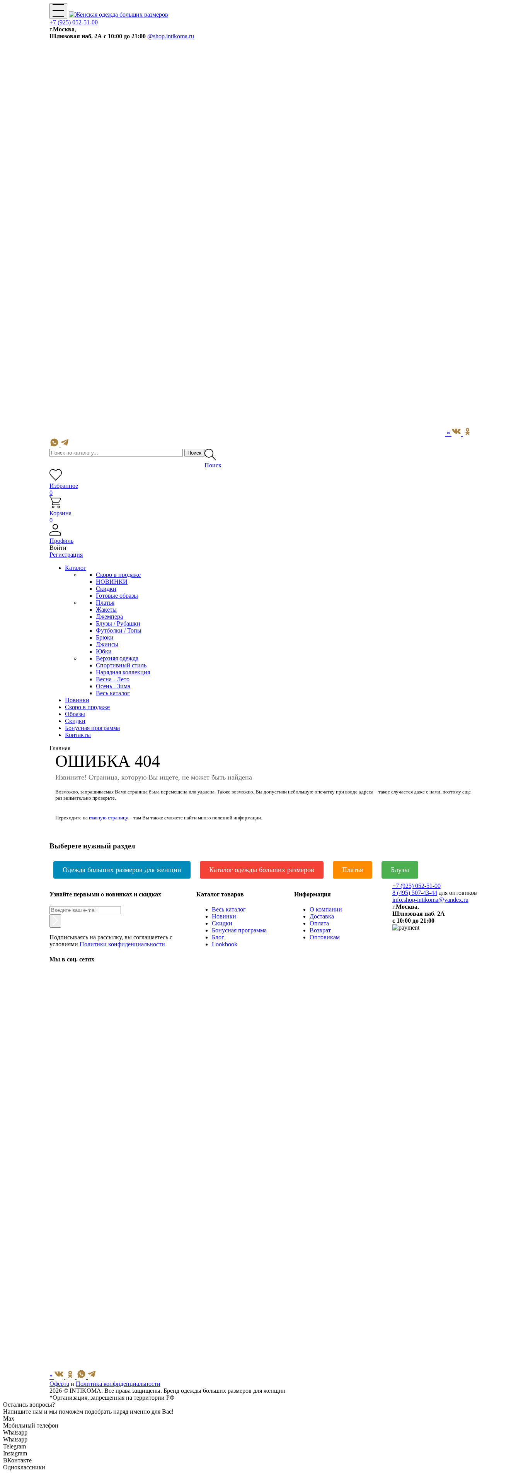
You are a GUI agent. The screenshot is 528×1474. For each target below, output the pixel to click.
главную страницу (108, 818)
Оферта (59, 1383)
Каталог (75, 567)
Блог (218, 937)
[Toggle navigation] (58, 11)
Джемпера (109, 616)
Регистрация (66, 554)
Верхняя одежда (117, 658)
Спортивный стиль (121, 665)
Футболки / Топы (118, 630)
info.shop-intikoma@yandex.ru (430, 899)
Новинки (224, 916)
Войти (57, 547)
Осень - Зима (113, 686)
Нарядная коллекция (123, 672)
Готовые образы (117, 595)
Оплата (319, 923)
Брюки (105, 637)
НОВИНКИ (112, 581)
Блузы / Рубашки (118, 623)
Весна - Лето (112, 679)
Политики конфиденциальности (122, 944)
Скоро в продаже (118, 574)
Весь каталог (113, 693)
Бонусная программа (239, 930)
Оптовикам (325, 937)
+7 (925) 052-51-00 (73, 22)
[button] (264, 537)
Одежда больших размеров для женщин (122, 870)
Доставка (322, 916)
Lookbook (224, 944)
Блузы (400, 870)
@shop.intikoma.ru (170, 36)
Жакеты (106, 609)
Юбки (104, 651)
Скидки (106, 588)
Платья (105, 602)
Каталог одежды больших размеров (261, 870)
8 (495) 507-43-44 (414, 892)
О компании (326, 909)
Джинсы (107, 644)
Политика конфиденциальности (118, 1383)
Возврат (320, 930)
